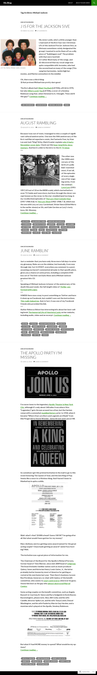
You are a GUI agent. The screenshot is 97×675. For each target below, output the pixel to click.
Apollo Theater (28, 658)
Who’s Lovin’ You (35, 91)
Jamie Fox (25, 661)
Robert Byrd (61, 332)
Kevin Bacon (37, 661)
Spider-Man (26, 232)
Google (61, 224)
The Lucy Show (44, 201)
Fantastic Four (39, 224)
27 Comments (42, 31)
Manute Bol (39, 329)
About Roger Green (83, 3)
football (26, 326)
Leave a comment (44, 127)
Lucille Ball (54, 227)
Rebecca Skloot (47, 332)
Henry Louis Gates (59, 658)
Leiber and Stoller (40, 227)
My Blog (8, 3)
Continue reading (38, 96)
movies (33, 230)
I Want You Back (45, 88)
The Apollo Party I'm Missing (41, 354)
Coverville (26, 224)
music (67, 105)
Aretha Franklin (43, 658)
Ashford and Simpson (56, 221)
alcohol (25, 221)
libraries (63, 326)
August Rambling (38, 122)
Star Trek (46, 232)
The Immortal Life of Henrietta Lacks (44, 312)
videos (45, 335)
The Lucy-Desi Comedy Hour (58, 199)
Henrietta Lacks (39, 326)
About (70, 3)
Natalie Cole (51, 230)
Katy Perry (26, 227)
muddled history (49, 413)
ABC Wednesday (28, 105)
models (25, 230)
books (24, 323)
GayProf (51, 224)
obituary (63, 230)
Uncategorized (26, 22)
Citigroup (71, 563)
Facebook (61, 323)
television (57, 232)
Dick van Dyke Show (47, 323)
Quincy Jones (65, 661)
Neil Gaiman (34, 332)
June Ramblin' (34, 250)
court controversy (52, 580)
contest (34, 323)
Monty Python (67, 329)
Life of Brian (26, 329)
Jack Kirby (70, 224)
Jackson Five (41, 105)
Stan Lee (37, 232)
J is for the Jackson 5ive (45, 26)
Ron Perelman (43, 664)
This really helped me (29, 301)
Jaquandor (52, 326)
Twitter (36, 335)
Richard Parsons (28, 664)
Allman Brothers (38, 221)
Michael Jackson (55, 105)
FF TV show (64, 148)
